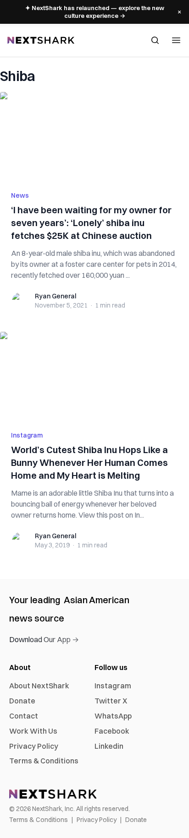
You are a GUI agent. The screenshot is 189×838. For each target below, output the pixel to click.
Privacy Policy (33, 746)
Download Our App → (44, 639)
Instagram (27, 435)
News (20, 195)
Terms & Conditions (43, 760)
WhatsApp (113, 715)
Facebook (111, 730)
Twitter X (110, 700)
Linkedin (108, 746)
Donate (22, 700)
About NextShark (39, 685)
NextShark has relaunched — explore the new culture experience (94, 11)
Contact (23, 715)
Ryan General (55, 296)
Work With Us (33, 730)
